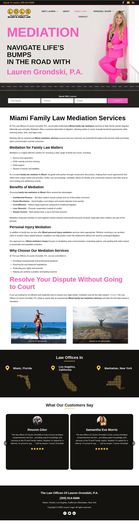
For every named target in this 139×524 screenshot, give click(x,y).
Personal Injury (102, 11)
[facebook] (123, 2)
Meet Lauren (48, 11)
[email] (128, 2)
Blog (121, 11)
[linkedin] (133, 2)
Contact (83, 17)
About (66, 11)
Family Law (80, 11)
